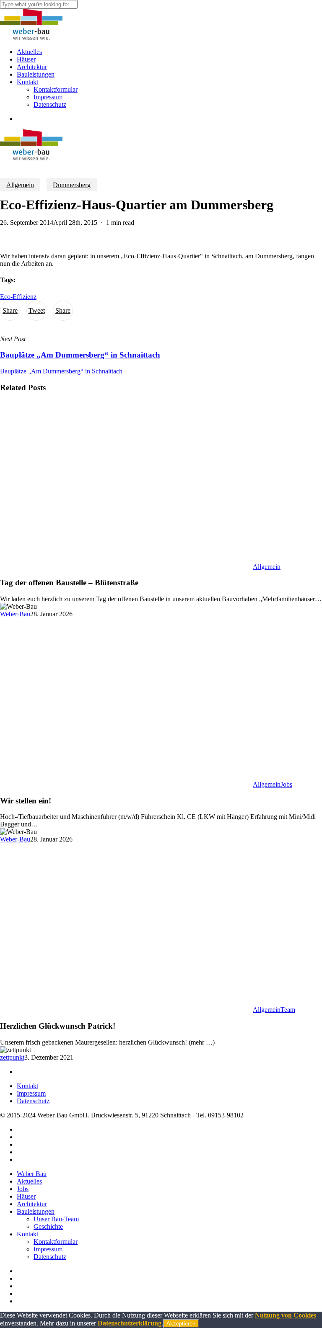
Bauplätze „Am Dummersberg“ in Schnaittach (61, 371)
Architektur (32, 1203)
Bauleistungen (36, 1211)
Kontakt (27, 1085)
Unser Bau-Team (56, 1218)
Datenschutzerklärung (129, 1323)
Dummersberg (72, 184)
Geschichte (48, 1226)
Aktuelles (29, 1181)
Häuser (26, 1196)
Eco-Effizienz (18, 296)
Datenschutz (33, 1100)
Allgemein (20, 184)
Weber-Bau (15, 614)
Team (287, 1009)
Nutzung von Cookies (285, 1315)
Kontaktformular (56, 1241)
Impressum (31, 1093)
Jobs (286, 784)
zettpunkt (12, 1057)
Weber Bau (32, 1173)
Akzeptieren (180, 1323)
